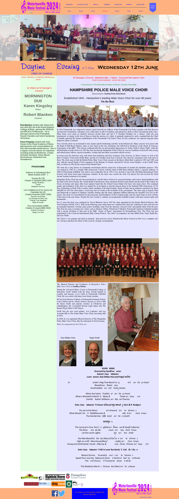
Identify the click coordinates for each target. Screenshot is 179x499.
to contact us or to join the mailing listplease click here (89, 493)
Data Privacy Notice (146, 497)
